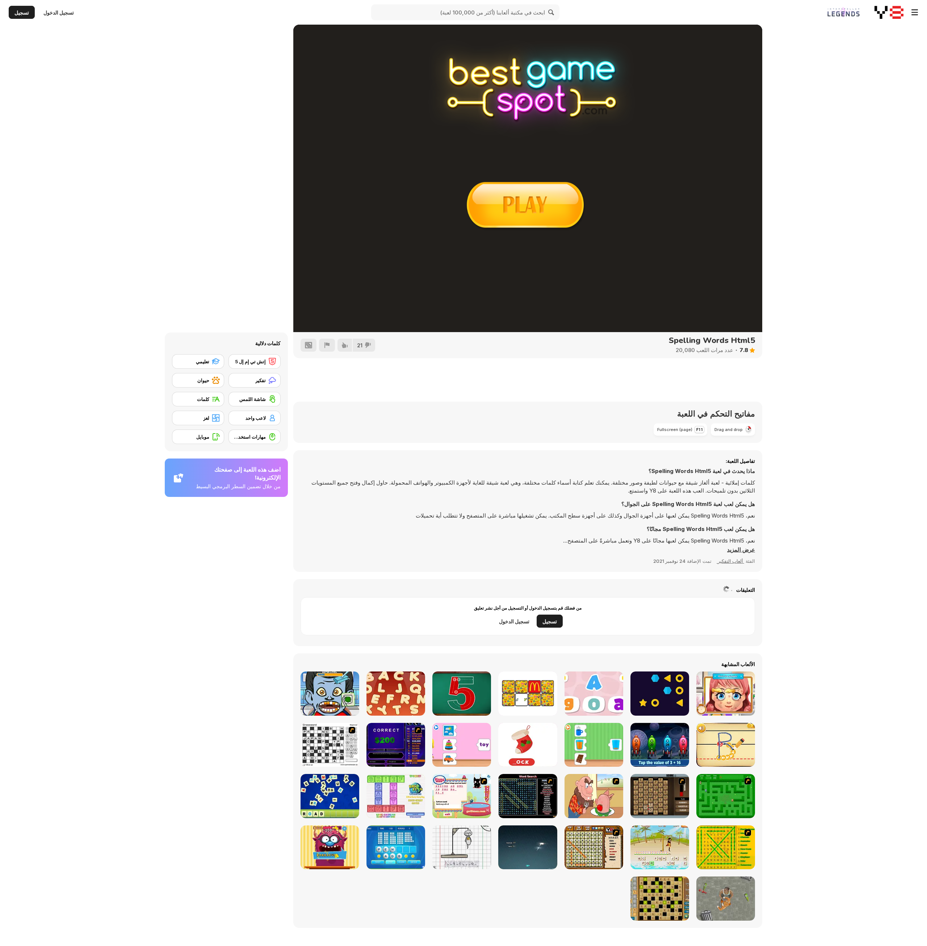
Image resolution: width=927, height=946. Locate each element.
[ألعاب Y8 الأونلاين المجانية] (889, 12)
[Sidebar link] (914, 12)
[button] (741, 550)
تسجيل (21, 12)
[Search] (551, 12)
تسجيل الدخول (58, 12)
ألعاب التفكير (730, 561)
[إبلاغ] (327, 345)
